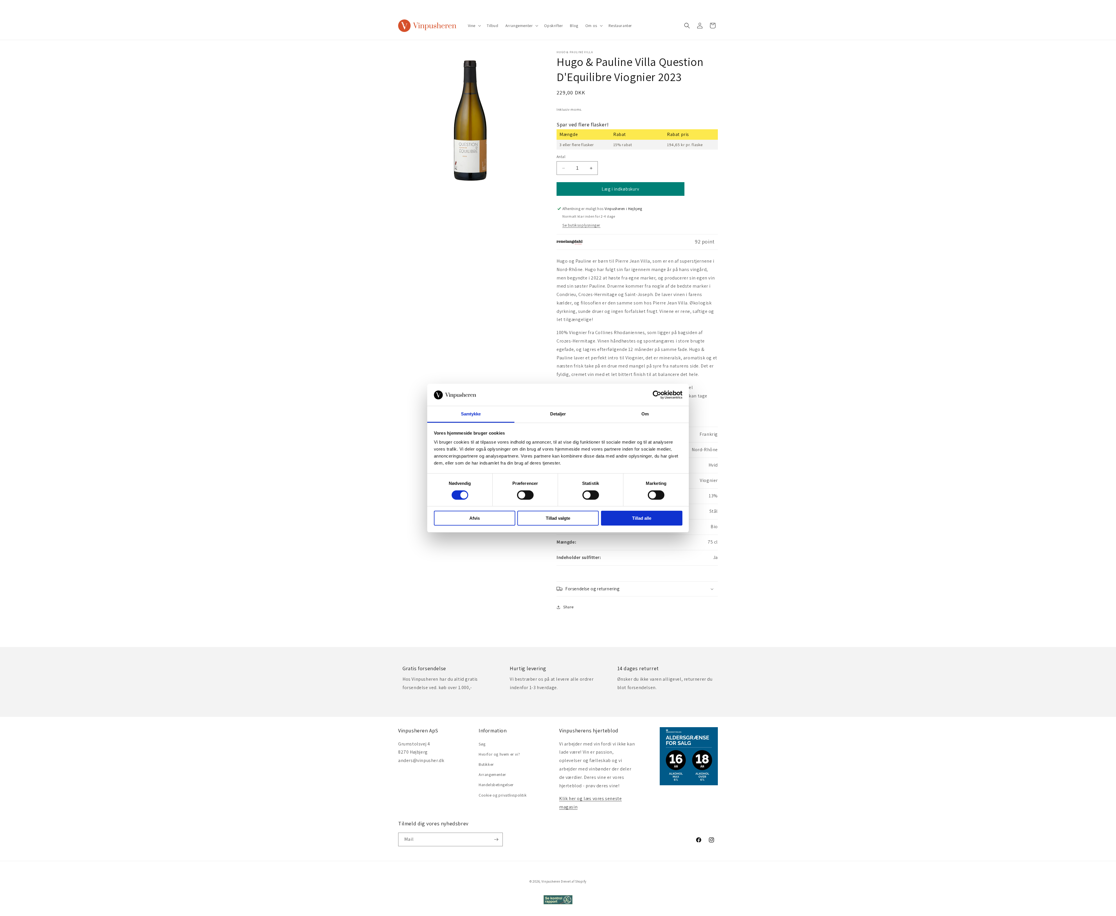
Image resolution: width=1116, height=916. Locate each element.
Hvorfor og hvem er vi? (499, 754)
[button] (473, 25)
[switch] (525, 495)
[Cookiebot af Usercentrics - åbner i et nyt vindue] (657, 394)
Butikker (486, 764)
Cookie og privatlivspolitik (503, 795)
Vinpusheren (550, 881)
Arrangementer (492, 774)
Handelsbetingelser (496, 784)
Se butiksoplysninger (581, 225)
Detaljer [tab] (558, 413)
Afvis (474, 518)
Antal (561, 156)
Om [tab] (645, 413)
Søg (482, 744)
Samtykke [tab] (471, 413)
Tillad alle (641, 518)
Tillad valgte (558, 518)
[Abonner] (496, 839)
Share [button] (568, 607)
